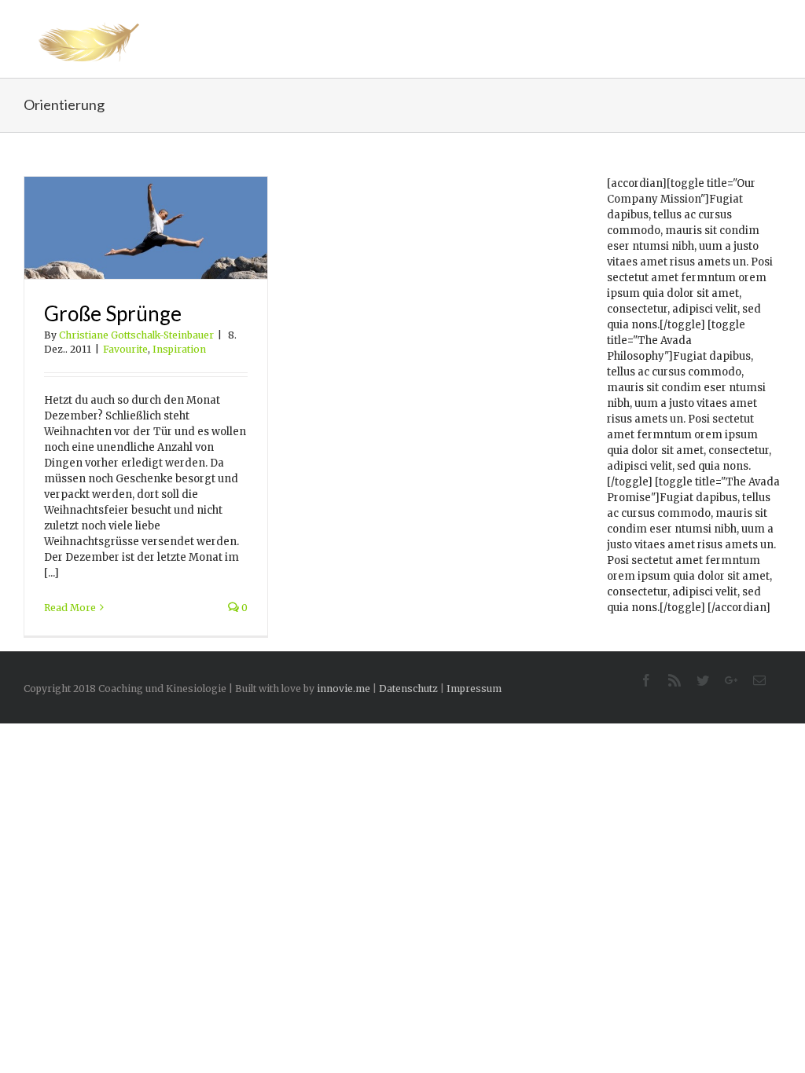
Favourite (125, 349)
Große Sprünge (113, 313)
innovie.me (343, 688)
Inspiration (179, 349)
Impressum (474, 688)
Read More (70, 607)
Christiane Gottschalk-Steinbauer (136, 335)
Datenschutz (408, 688)
